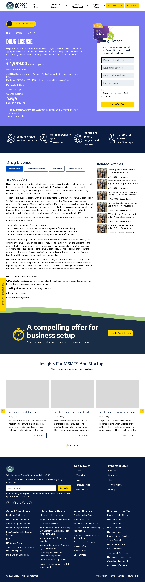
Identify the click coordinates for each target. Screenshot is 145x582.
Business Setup (36, 5)
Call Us (79, 470)
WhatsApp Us (116, 6)
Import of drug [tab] (75, 168)
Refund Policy (133, 576)
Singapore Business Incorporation (55, 519)
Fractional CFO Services (17, 515)
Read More (39, 435)
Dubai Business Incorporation (53, 559)
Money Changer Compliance (19, 527)
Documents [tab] (57, 168)
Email (78, 480)
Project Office (80, 546)
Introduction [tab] (14, 168)
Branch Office (80, 550)
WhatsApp (80, 475)
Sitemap (112, 489)
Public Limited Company (84, 542)
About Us (112, 470)
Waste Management (77, 5)
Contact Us (113, 475)
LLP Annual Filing (14, 543)
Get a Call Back (118, 104)
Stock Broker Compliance (17, 554)
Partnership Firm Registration (87, 523)
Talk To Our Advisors (23, 23)
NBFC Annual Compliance (17, 519)
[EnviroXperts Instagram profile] (15, 503)
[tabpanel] (72, 410)
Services (18, 32)
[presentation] (3, 411)
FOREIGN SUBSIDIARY (50, 523)
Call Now (133, 6)
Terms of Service (116, 576)
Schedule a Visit (83, 484)
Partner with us (115, 484)
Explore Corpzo (96, 5)
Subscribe (64, 488)
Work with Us (82, 489)
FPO (8, 539)
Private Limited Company (85, 515)
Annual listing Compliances (18, 523)
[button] (67, 445)
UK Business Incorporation (51, 515)
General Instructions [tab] (35, 168)
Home (8, 32)
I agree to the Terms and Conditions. (114, 95)
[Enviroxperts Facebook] (8, 503)
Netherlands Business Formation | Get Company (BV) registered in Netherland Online (55, 530)
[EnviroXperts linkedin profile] (22, 503)
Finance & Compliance (55, 5)
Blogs (110, 480)
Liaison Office (80, 554)
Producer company (82, 519)
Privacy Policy (101, 576)
